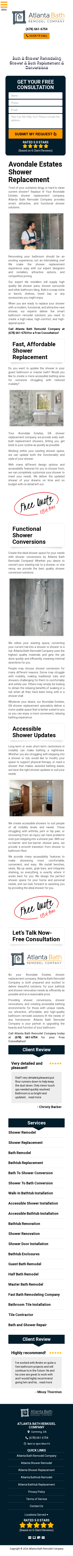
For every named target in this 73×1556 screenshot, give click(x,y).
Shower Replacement (25, 1143)
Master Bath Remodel (25, 1284)
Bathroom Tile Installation (29, 1304)
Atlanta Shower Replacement (36, 1470)
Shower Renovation (24, 1234)
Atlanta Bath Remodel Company (36, 1455)
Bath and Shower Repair (27, 1325)
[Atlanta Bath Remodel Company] (36, 1412)
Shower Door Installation (28, 1244)
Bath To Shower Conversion (30, 1173)
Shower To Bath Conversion (30, 1183)
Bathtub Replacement (25, 1163)
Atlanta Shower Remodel (36, 1463)
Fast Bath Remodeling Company (34, 1294)
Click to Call (38, 35)
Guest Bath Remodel (24, 1264)
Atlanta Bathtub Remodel (36, 1477)
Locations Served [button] (36, 1514)
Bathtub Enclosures (24, 1254)
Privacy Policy (36, 1491)
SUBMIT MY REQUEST (34, 134)
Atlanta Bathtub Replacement (36, 1484)
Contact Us (36, 1506)
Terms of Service (36, 1499)
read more (34, 1097)
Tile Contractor (20, 1315)
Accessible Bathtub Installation (33, 1213)
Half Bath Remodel (23, 1274)
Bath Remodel (19, 1153)
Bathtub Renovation (24, 1224)
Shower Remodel (22, 1132)
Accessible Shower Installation (33, 1203)
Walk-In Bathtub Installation (30, 1193)
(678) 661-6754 (36, 29)
